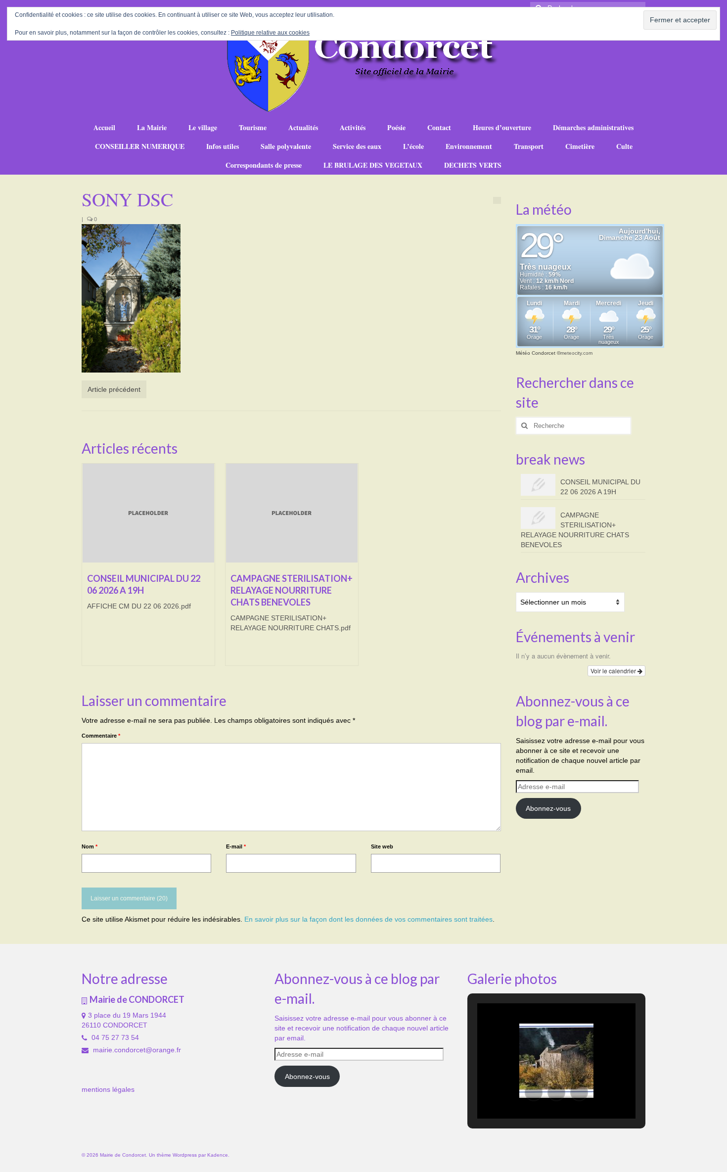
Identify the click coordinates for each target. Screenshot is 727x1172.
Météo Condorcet (535, 353)
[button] (534, 1092)
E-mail (236, 846)
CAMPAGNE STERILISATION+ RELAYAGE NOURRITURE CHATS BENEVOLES (575, 530)
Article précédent (114, 389)
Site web (382, 846)
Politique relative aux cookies (270, 32)
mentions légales (108, 1089)
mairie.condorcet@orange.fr (136, 1050)
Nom (89, 846)
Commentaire (101, 736)
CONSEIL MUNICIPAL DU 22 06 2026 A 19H (600, 487)
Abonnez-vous (548, 808)
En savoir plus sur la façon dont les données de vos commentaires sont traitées (368, 919)
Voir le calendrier (614, 670)
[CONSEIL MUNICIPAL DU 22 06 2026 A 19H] (148, 513)
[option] (148, 569)
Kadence (217, 1155)
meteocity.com (576, 353)
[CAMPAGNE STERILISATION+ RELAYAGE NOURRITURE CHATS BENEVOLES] (292, 513)
